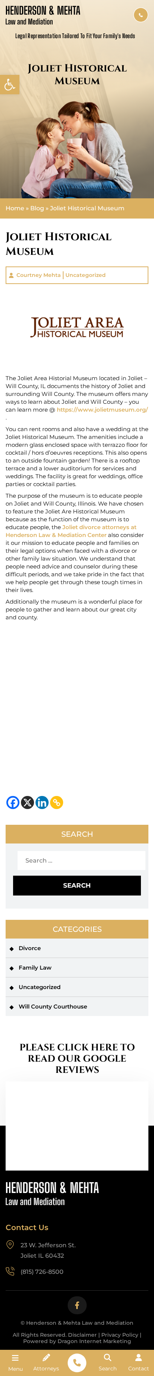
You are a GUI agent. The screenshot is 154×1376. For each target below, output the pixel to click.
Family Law (35, 967)
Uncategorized (85, 275)
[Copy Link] (56, 802)
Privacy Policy (119, 1335)
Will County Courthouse (53, 1006)
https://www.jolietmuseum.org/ (102, 409)
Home (15, 208)
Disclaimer (82, 1335)
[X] (27, 802)
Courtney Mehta (38, 275)
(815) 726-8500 (140, 14)
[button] (9, 84)
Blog (37, 208)
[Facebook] (12, 802)
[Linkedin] (42, 802)
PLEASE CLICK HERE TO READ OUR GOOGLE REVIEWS (77, 1059)
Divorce (30, 948)
